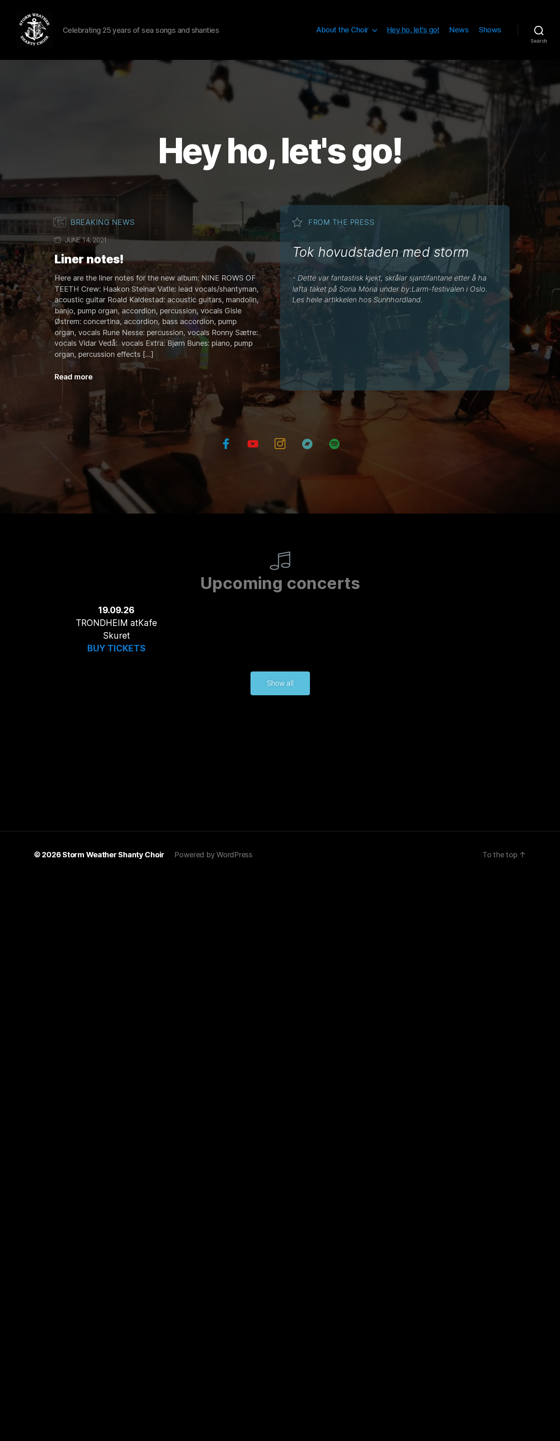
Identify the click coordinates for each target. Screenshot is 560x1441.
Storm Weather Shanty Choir (113, 854)
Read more (74, 376)
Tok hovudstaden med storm (380, 252)
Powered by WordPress (213, 854)
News (459, 29)
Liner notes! (89, 259)
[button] (280, 683)
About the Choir (342, 29)
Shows (490, 29)
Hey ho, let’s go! (413, 29)
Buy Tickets (116, 648)
